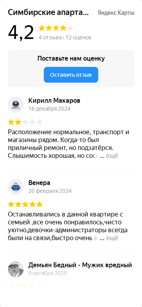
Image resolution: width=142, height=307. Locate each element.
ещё (112, 155)
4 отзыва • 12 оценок (65, 37)
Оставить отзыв (71, 75)
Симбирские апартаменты (49, 12)
